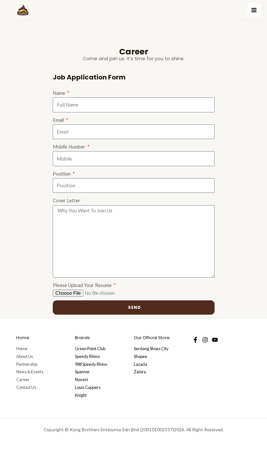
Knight (81, 395)
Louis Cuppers (88, 387)
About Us (24, 356)
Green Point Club (90, 348)
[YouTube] (215, 340)
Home (21, 348)
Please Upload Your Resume (83, 285)
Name (59, 93)
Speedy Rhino (87, 356)
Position (62, 174)
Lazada (140, 364)
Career (22, 379)
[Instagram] (205, 340)
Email (59, 120)
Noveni (81, 379)
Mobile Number (69, 147)
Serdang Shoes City (151, 348)
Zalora (140, 371)
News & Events (29, 371)
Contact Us (26, 387)
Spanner (82, 371)
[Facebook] (195, 340)
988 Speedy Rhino (91, 364)
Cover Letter (66, 200)
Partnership (26, 364)
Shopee (140, 356)
